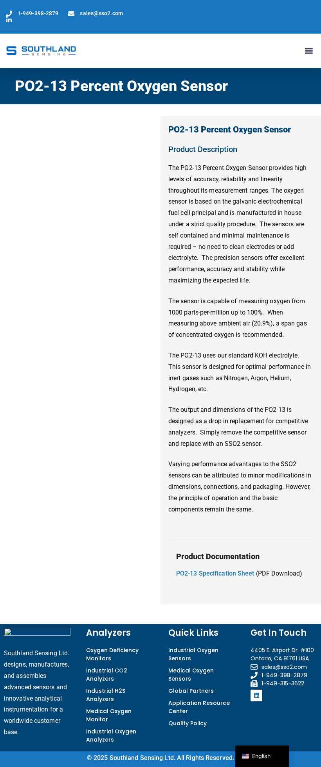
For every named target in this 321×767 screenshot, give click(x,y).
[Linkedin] (256, 695)
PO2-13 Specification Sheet (215, 573)
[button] (308, 51)
